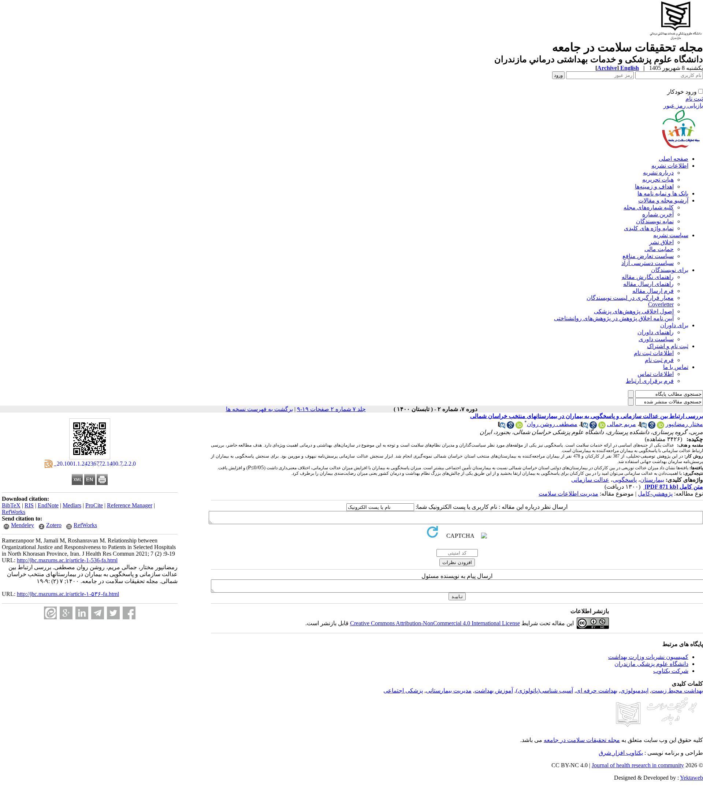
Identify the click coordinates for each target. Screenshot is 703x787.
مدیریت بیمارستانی (449, 690)
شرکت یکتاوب (670, 671)
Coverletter (661, 304)
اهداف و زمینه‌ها (654, 186)
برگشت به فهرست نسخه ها (259, 409)
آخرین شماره (658, 214)
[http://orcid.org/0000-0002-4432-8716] (519, 427)
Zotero (54, 525)
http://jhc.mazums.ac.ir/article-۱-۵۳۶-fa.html (68, 594)
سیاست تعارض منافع (648, 256)
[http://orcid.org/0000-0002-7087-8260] (602, 427)
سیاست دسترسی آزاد (647, 263)
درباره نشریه (658, 172)
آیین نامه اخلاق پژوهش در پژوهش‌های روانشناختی (614, 318)
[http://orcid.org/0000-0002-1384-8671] (660, 427)
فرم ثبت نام (659, 360)
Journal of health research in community (638, 765)
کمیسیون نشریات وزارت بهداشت (648, 657)
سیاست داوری (656, 339)
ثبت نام (694, 99)
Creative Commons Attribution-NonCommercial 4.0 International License (435, 623)
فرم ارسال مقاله (653, 291)
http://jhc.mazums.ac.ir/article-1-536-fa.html (67, 560)
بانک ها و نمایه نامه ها (662, 193)
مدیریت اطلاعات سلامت (568, 494)
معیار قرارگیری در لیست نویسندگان (630, 298)
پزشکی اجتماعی (403, 690)
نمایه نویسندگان (655, 221)
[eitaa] (50, 613)
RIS (29, 505)
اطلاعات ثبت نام (654, 353)
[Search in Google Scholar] (651, 427)
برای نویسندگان (669, 270)
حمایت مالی (659, 249)
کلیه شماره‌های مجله (649, 207)
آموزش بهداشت (494, 690)
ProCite (94, 505)
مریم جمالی (621, 424)
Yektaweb (691, 778)
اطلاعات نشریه (669, 166)
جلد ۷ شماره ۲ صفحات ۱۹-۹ (331, 409)
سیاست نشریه (670, 235)
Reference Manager (129, 505)
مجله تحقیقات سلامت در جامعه (582, 740)
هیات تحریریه (658, 179)
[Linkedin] (81, 613)
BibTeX (11, 505)
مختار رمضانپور (684, 424)
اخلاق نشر (661, 242)
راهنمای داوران (655, 332)
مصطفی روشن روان (552, 424)
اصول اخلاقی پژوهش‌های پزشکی (634, 311)
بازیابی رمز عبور (683, 105)
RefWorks (13, 512)
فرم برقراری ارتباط (650, 381)
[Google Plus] (66, 613)
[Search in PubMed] (643, 427)
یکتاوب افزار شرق (621, 753)
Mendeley (22, 525)
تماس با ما (675, 367)
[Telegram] (97, 613)
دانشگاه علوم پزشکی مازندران (651, 664)
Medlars (72, 505)
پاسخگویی (625, 480)
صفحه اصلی (673, 159)
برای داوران (674, 325)
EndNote (48, 505)
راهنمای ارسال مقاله (648, 284)
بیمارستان (652, 480)
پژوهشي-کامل (655, 494)
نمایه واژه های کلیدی (649, 228)
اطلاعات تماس (655, 374)
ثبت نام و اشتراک (667, 346)
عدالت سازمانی (590, 480)
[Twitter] (113, 613)
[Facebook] (129, 613)
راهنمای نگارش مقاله (648, 277)
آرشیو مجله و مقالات (663, 200)
